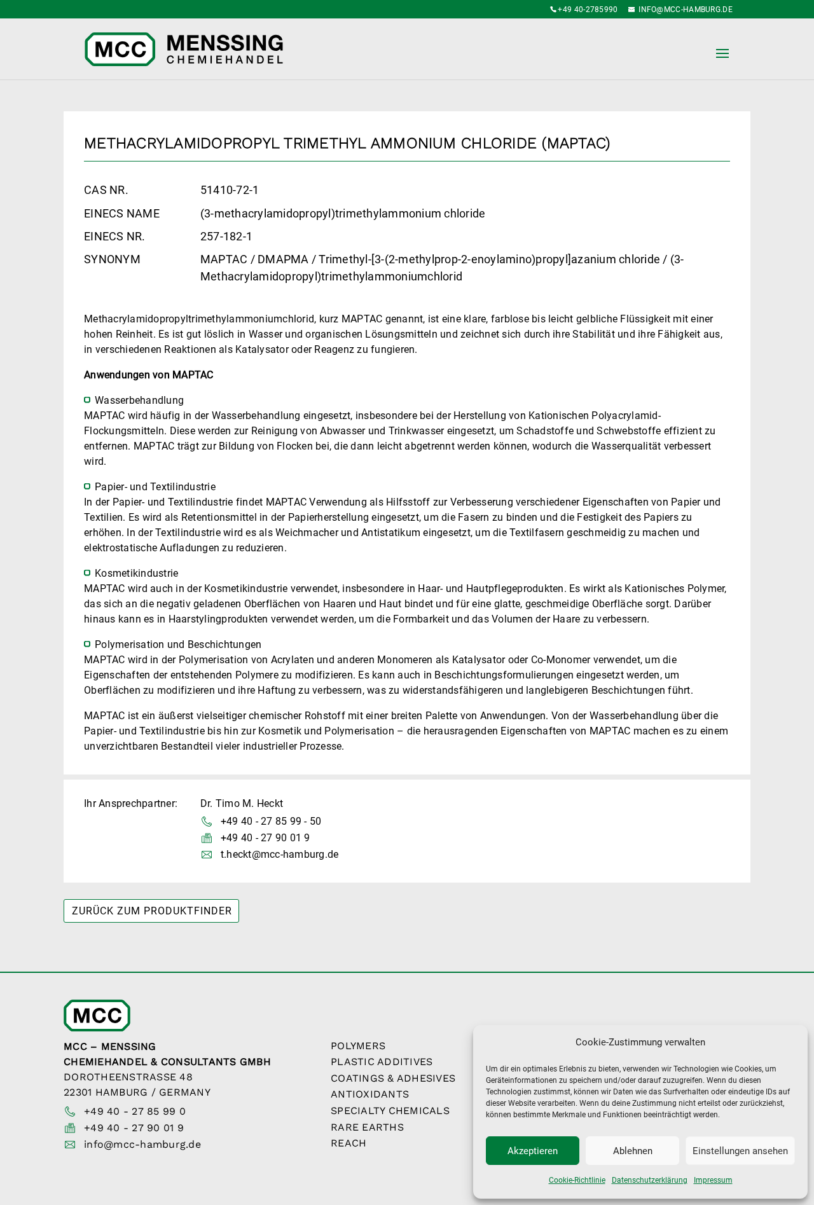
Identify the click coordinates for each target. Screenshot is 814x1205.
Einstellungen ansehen (740, 1151)
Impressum (713, 1180)
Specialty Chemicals (390, 1111)
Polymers (358, 1046)
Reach (348, 1143)
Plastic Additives (381, 1062)
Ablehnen (632, 1151)
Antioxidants (370, 1094)
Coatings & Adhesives (393, 1078)
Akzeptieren (532, 1151)
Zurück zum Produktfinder (152, 911)
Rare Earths (367, 1127)
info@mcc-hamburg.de (142, 1144)
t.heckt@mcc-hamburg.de (280, 854)
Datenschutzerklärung (649, 1180)
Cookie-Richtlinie (577, 1180)
